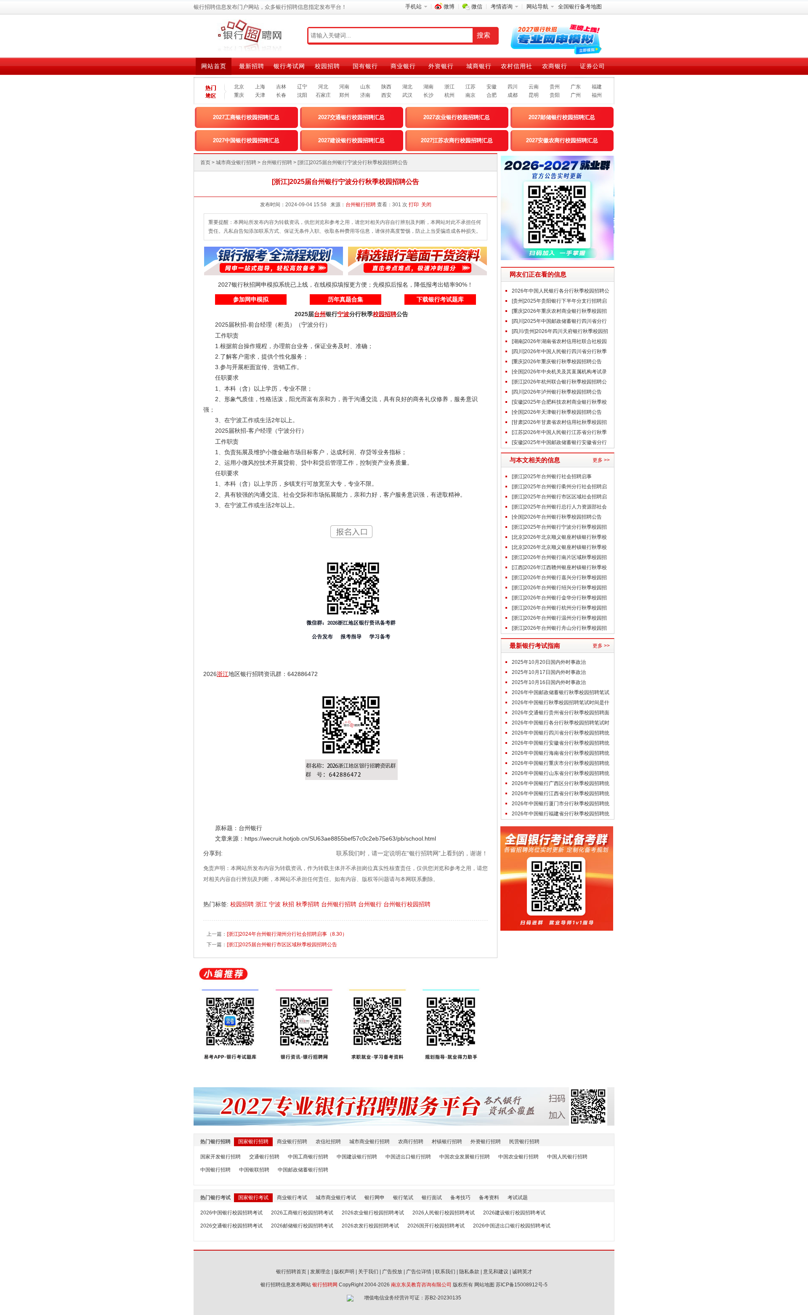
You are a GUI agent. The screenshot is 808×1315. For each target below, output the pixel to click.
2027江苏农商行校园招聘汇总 (457, 140)
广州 (576, 95)
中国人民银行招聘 (567, 1157)
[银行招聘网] (249, 36)
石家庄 (323, 95)
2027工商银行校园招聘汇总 (246, 117)
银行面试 (432, 1198)
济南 (365, 95)
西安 (386, 95)
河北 (323, 87)
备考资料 (489, 1198)
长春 (281, 95)
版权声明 (344, 1272)
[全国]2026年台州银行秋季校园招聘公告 (557, 517)
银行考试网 (289, 66)
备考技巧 (460, 1198)
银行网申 (374, 1198)
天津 (260, 95)
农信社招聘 (328, 1142)
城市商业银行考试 (336, 1198)
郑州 (344, 95)
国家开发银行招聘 (220, 1157)
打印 (414, 205)
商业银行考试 (292, 1198)
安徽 (491, 87)
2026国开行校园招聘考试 (436, 1226)
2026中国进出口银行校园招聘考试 (511, 1226)
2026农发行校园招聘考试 (370, 1226)
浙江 (449, 87)
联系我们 (445, 1272)
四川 (513, 87)
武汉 (407, 95)
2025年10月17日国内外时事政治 (549, 672)
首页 (205, 162)
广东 (576, 87)
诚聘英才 (522, 1272)
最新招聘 (251, 66)
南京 (470, 95)
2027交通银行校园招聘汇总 (351, 117)
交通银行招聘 (264, 1157)
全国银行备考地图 (580, 6)
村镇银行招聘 (447, 1142)
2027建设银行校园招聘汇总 (351, 140)
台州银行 (370, 904)
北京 (239, 87)
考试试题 (518, 1198)
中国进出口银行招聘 (408, 1157)
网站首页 (213, 66)
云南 (534, 87)
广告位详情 (418, 1272)
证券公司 (592, 66)
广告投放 (392, 1272)
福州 (597, 95)
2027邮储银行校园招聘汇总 (562, 117)
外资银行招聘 (485, 1142)
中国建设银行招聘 (357, 1157)
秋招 (289, 904)
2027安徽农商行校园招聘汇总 (562, 140)
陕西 (386, 87)
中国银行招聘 (215, 1170)
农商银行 (554, 66)
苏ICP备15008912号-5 (522, 1285)
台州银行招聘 (277, 162)
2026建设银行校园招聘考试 (514, 1213)
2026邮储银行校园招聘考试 (302, 1226)
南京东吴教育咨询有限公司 (421, 1285)
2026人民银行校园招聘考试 (443, 1213)
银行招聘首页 (291, 1272)
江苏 (470, 87)
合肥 (491, 95)
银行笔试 (403, 1198)
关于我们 (368, 1272)
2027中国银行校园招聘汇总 (246, 140)
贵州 (555, 87)
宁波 (275, 904)
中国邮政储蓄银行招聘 (303, 1170)
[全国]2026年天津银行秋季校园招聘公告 (557, 412)
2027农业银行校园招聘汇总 (456, 117)
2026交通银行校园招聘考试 (231, 1226)
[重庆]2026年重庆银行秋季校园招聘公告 (557, 362)
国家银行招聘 (253, 1142)
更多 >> (601, 460)
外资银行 (441, 66)
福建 (597, 87)
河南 (344, 87)
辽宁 (302, 87)
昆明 (534, 95)
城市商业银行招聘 (236, 162)
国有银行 (365, 66)
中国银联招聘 (254, 1170)
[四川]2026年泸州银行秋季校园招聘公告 (557, 392)
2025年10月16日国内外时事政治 (549, 682)
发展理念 (320, 1272)
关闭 (426, 205)
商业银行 (403, 66)
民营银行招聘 (524, 1142)
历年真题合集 (345, 299)
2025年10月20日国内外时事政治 (549, 662)
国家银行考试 (253, 1198)
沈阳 (302, 95)
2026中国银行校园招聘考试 (231, 1213)
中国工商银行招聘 (308, 1157)
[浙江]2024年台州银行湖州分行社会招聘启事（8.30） (287, 934)
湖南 (428, 87)
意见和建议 (495, 1272)
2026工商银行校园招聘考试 (302, 1213)
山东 (365, 87)
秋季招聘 (308, 904)
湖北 (407, 87)
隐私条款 (469, 1272)
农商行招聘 (410, 1142)
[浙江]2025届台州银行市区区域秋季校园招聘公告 (282, 945)
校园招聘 (327, 66)
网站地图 (484, 1285)
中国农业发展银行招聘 (464, 1157)
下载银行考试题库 (440, 299)
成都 (513, 95)
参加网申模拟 (250, 299)
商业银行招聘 (292, 1142)
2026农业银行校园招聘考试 (373, 1213)
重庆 (239, 95)
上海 (260, 87)
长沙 (428, 95)
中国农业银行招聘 (518, 1157)
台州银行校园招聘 (407, 904)
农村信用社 (516, 66)
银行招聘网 (325, 1285)
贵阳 (555, 95)
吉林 (281, 87)
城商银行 (479, 66)
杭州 (449, 95)
